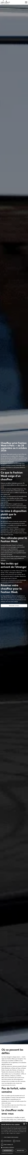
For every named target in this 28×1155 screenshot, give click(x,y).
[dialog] (14, 1138)
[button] (14, 1147)
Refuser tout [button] (20, 1150)
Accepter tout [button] (8, 1150)
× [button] (26, 1123)
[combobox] (24, 1124)
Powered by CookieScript (7, 1153)
